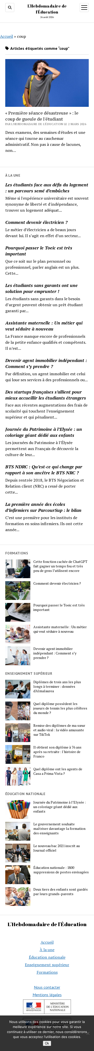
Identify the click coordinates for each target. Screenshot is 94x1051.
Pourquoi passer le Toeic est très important (38, 251)
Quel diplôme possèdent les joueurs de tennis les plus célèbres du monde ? (60, 708)
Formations (47, 972)
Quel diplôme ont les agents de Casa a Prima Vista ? (57, 771)
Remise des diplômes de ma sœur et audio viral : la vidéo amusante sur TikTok (59, 730)
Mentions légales (47, 994)
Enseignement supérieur (47, 964)
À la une (47, 949)
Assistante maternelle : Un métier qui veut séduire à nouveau (43, 326)
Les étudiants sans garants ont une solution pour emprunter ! (41, 288)
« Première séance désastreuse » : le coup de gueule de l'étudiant (41, 116)
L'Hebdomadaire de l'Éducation (47, 924)
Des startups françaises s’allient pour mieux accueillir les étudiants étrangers (45, 395)
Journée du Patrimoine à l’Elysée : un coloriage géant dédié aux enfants (43, 432)
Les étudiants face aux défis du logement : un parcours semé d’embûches (46, 188)
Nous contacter (47, 987)
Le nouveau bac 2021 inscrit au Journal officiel (56, 848)
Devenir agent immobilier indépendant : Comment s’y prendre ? (46, 363)
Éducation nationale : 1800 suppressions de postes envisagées (61, 869)
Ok (47, 1043)
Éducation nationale (47, 957)
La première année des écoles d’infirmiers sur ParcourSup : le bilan (43, 507)
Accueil (6, 36)
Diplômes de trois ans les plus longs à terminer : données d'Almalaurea (57, 686)
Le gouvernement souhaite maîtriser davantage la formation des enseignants (59, 828)
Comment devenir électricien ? (36, 222)
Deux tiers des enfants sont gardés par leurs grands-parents (60, 891)
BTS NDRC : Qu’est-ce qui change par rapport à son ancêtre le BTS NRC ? (43, 470)
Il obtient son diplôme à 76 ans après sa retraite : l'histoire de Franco (57, 752)
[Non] (87, 1033)
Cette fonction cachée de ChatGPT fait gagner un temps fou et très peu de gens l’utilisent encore (60, 566)
